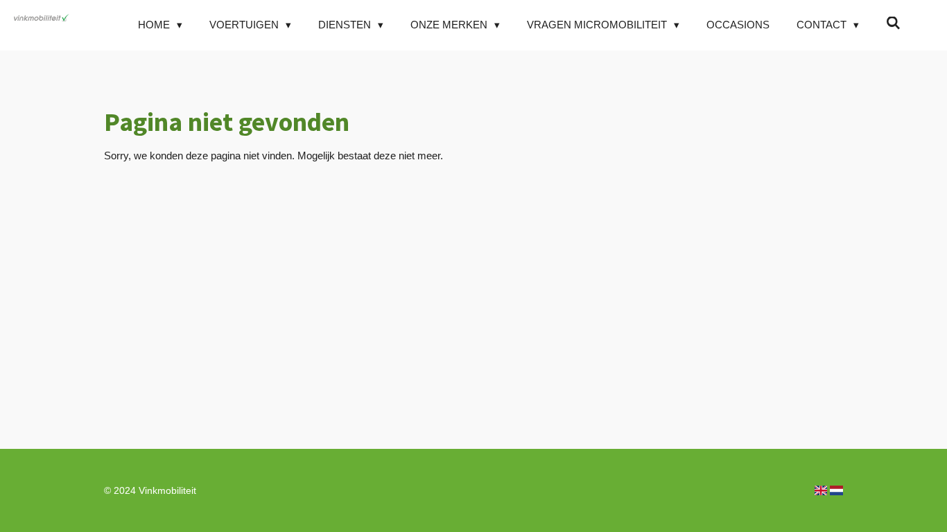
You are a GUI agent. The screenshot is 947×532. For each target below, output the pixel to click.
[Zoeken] (893, 23)
